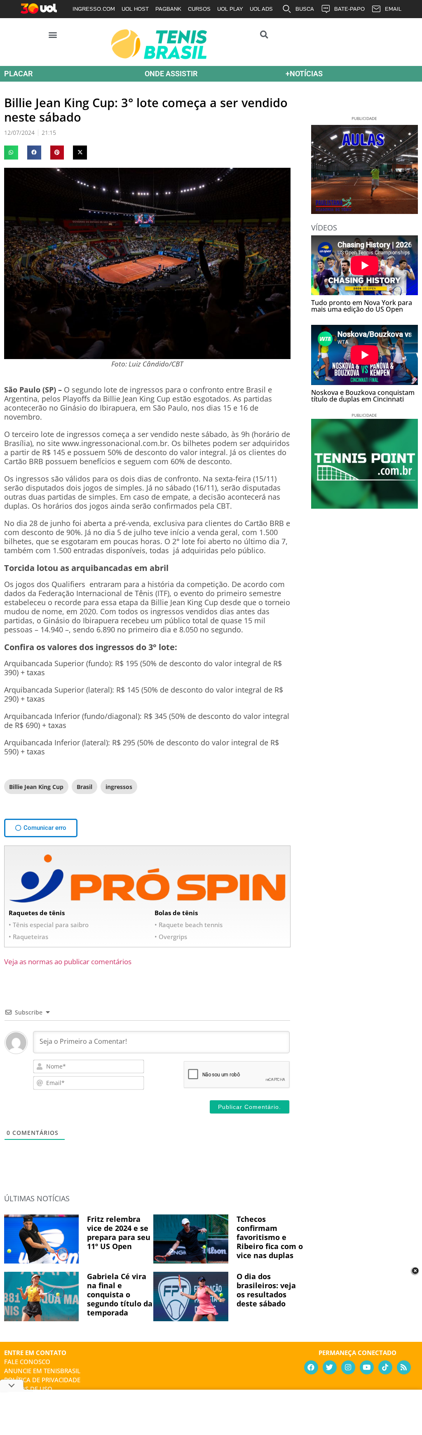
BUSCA (304, 9)
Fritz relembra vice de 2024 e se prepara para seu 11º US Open (118, 1232)
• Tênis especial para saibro (49, 925)
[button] (53, 34)
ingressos (119, 787)
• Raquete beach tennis (189, 925)
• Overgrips (171, 936)
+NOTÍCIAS (304, 73)
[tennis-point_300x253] (364, 506)
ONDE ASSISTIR (171, 73)
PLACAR (18, 73)
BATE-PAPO (349, 9)
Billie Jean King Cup (36, 787)
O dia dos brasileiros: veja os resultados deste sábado (266, 1289)
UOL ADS (261, 9)
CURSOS (199, 9)
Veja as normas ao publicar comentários (67, 961)
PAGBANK (168, 9)
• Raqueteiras (28, 936)
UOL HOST (135, 9)
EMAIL (393, 9)
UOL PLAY (230, 9)
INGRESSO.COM (94, 9)
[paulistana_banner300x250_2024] (364, 211)
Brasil (84, 787)
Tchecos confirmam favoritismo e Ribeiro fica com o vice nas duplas (270, 1237)
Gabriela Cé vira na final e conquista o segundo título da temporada (119, 1294)
